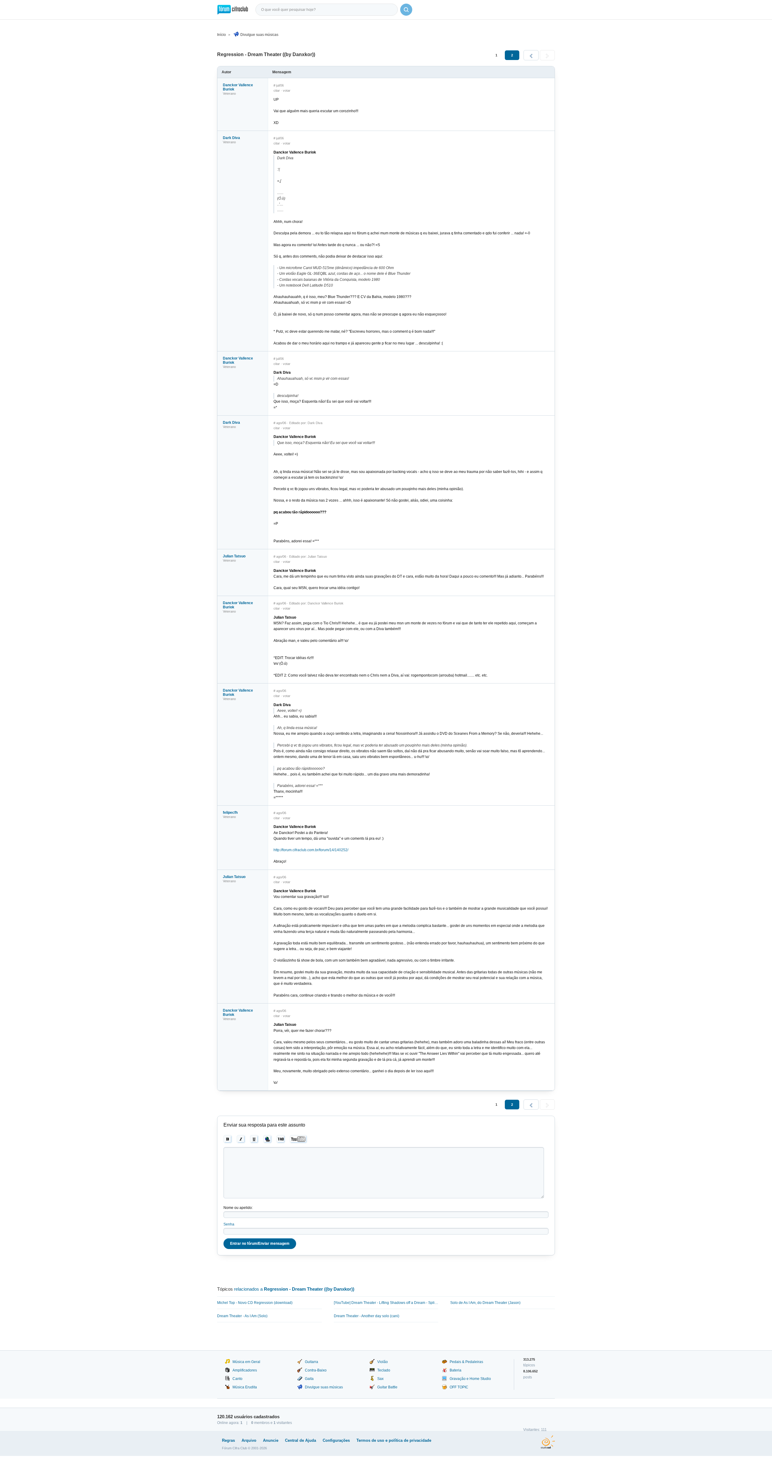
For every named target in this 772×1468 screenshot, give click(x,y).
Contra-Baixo (316, 1370)
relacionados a (294, 1289)
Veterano (229, 93)
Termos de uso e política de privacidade (393, 1440)
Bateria (455, 1370)
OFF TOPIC (459, 1387)
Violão (382, 1362)
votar (286, 90)
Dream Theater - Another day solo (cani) (366, 1316)
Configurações (336, 1440)
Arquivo (249, 1440)
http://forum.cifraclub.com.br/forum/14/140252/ (311, 850)
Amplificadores (245, 1370)
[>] (547, 55)
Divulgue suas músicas (259, 35)
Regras (228, 1440)
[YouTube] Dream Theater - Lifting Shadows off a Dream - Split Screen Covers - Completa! (386, 1303)
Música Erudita (245, 1387)
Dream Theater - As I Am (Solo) (242, 1316)
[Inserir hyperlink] (267, 1139)
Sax (380, 1379)
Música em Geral (246, 1362)
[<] (531, 55)
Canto (237, 1379)
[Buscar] (406, 10)
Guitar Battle (387, 1387)
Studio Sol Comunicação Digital (548, 1442)
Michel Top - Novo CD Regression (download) (255, 1303)
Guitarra (311, 1362)
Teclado (383, 1370)
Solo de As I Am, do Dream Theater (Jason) (485, 1303)
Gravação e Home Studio (470, 1379)
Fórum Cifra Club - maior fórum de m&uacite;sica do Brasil (232, 9)
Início (221, 35)
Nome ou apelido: (238, 1208)
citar (277, 90)
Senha (228, 1224)
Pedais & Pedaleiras (466, 1362)
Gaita (309, 1379)
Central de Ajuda (300, 1440)
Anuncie (270, 1440)
